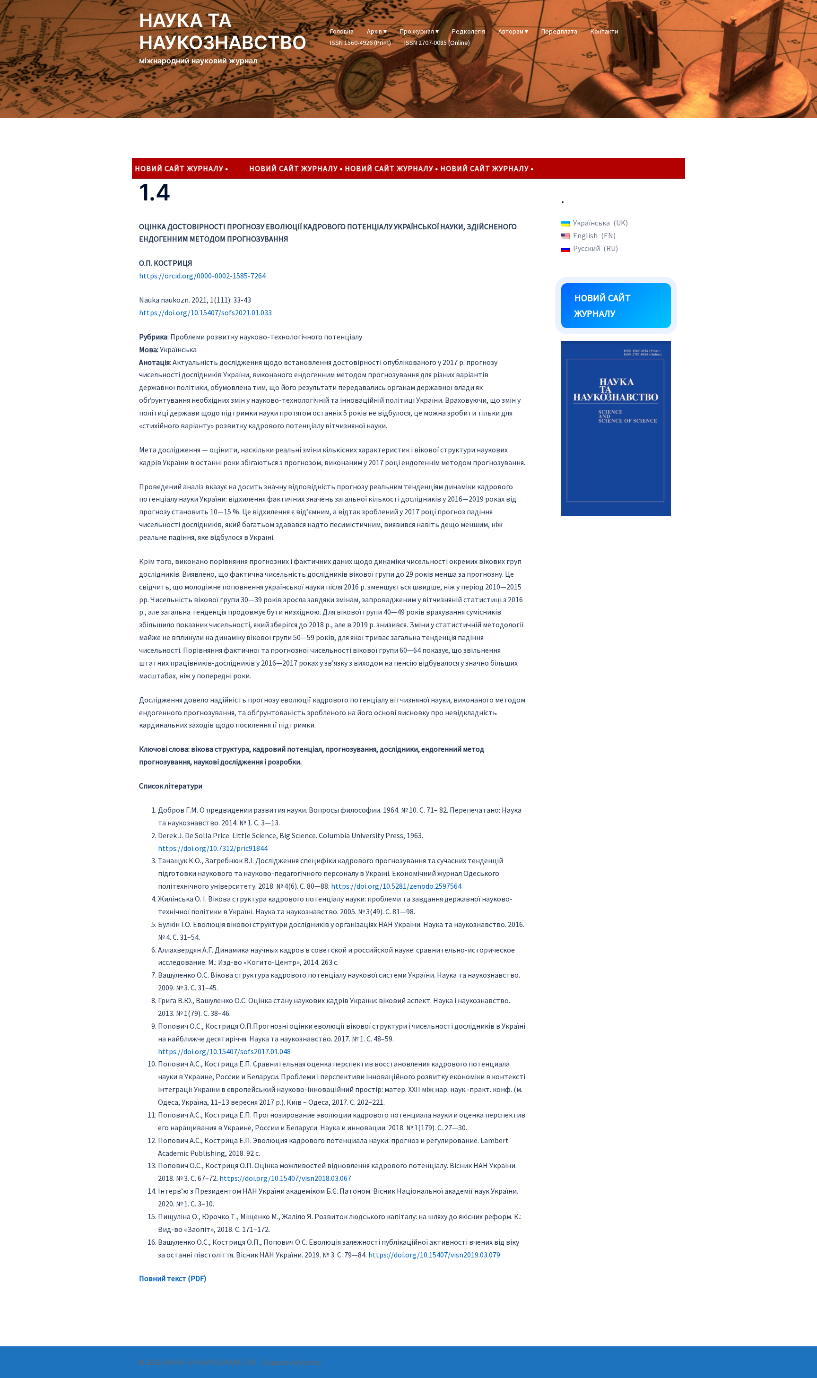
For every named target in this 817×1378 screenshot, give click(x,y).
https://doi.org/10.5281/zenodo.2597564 (396, 886)
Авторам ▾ (513, 31)
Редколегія (468, 31)
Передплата (559, 31)
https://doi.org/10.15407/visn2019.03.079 (434, 1254)
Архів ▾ (377, 31)
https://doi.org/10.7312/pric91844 (213, 848)
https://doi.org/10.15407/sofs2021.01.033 (205, 312)
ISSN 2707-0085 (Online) (437, 42)
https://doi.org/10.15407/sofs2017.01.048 (224, 1051)
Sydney (310, 1362)
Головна (342, 31)
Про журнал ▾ (419, 31)
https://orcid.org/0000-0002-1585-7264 (202, 275)
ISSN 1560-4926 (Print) (360, 42)
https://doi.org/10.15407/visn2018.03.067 (285, 1178)
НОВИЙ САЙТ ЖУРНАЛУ (602, 306)
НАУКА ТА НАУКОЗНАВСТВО (222, 31)
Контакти (604, 31)
